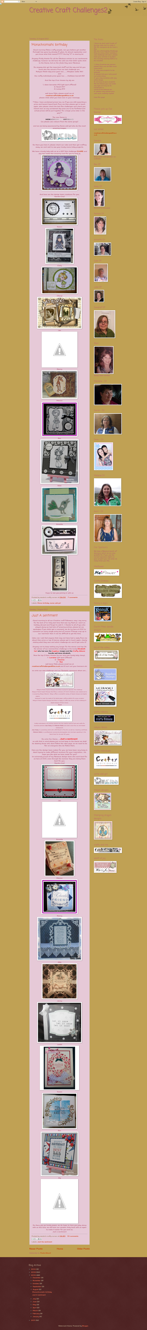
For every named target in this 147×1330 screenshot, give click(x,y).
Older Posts (83, 1248)
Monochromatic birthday (49, 44)
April (35, 1307)
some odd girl (55, 603)
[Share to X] (37, 600)
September (37, 1286)
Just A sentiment (45, 615)
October (36, 1283)
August (36, 1289)
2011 (33, 1320)
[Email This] (33, 600)
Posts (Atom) (45, 1253)
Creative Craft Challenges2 (68, 10)
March (35, 1310)
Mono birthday (43, 603)
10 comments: (72, 1236)
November (37, 1280)
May (35, 1304)
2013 (33, 1272)
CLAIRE (80, 151)
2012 (33, 1275)
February (36, 1313)
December (37, 1277)
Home (60, 1248)
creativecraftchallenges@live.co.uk (60, 95)
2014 (33, 1269)
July (34, 1299)
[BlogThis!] (35, 600)
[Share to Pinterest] (41, 600)
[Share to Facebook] (39, 600)
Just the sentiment (44, 1242)
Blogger (85, 1326)
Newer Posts (36, 1248)
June (35, 1301)
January (36, 1316)
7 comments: (73, 597)
